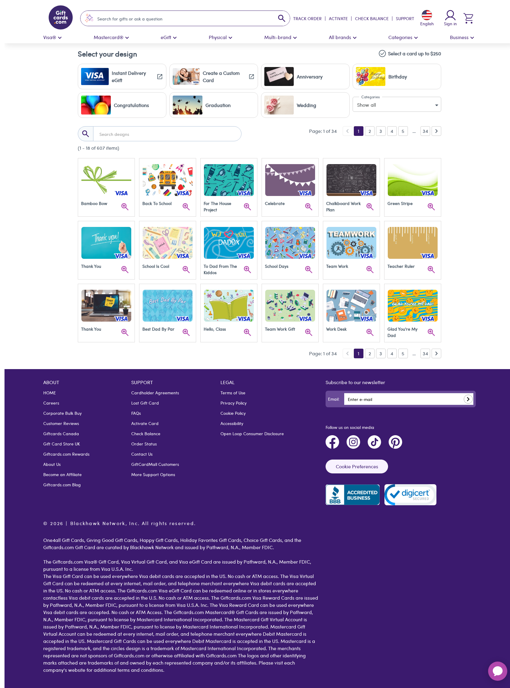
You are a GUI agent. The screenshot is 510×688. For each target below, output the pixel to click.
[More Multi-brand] (295, 37)
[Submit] (468, 399)
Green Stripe (400, 203)
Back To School (157, 203)
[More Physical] (230, 37)
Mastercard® (108, 37)
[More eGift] (174, 37)
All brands (340, 37)
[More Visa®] (59, 37)
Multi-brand (277, 37)
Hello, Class (215, 329)
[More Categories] (416, 37)
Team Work (337, 266)
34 (425, 130)
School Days (276, 266)
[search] (282, 18)
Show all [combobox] (366, 104)
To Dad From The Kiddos (221, 269)
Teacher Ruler (401, 266)
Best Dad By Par (158, 329)
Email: (334, 399)
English (427, 23)
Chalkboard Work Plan (344, 206)
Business (459, 37)
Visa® (49, 37)
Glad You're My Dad (403, 332)
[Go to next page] (436, 131)
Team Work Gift (280, 329)
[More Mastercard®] (127, 37)
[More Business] (472, 37)
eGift (166, 37)
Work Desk (336, 329)
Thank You (91, 266)
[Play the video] (125, 206)
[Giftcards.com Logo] (60, 18)
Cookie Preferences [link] (357, 466)
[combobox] (179, 18)
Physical (218, 37)
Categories (400, 37)
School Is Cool (155, 266)
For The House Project (218, 206)
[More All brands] (354, 37)
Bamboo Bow (94, 203)
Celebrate (275, 203)
